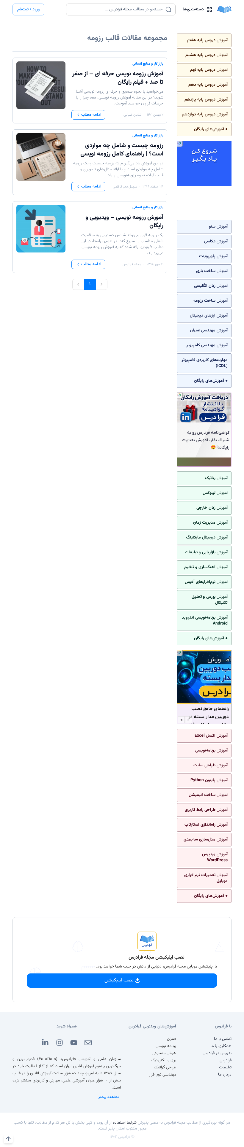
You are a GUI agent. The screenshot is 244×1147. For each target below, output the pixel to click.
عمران (171, 1039)
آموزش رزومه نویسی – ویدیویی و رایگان (124, 222)
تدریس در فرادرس (217, 1053)
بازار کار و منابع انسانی (147, 63)
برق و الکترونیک (163, 1060)
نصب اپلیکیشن (119, 980)
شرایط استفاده (125, 1122)
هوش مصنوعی (164, 1053)
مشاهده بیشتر (109, 1097)
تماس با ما (223, 1039)
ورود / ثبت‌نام (28, 9)
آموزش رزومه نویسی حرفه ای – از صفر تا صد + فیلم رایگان (117, 78)
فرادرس (226, 1060)
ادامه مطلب (91, 115)
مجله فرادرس (132, 264)
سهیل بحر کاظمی (125, 186)
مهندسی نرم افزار (162, 1074)
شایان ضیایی (132, 114)
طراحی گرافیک (165, 1067)
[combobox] (117, 9)
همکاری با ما (221, 1046)
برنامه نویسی (166, 1046)
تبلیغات (225, 1067)
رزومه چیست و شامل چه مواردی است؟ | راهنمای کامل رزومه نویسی (121, 150)
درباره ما (225, 1074)
